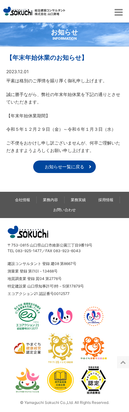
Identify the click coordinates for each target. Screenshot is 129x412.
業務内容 (50, 199)
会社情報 (22, 199)
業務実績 (78, 199)
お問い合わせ (64, 209)
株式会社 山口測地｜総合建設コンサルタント (34, 11)
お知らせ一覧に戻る (64, 166)
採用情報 (105, 199)
